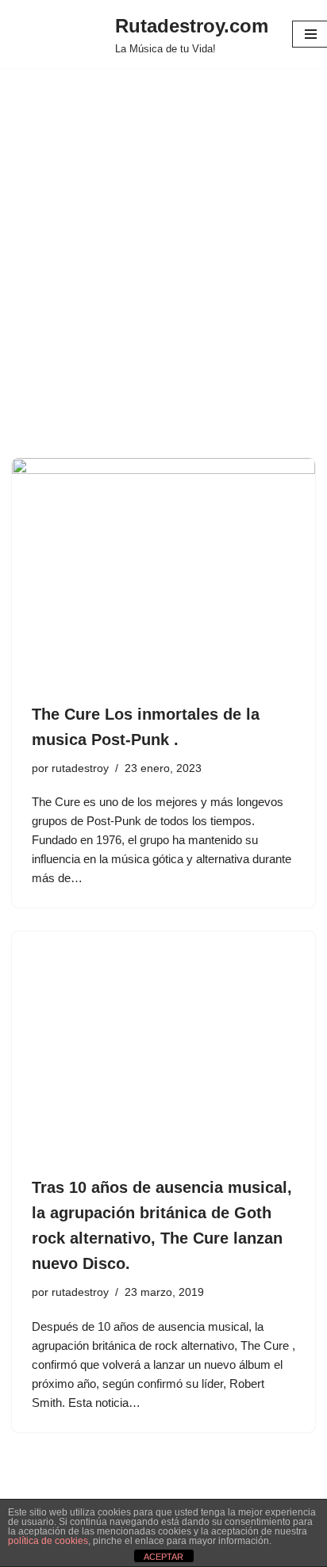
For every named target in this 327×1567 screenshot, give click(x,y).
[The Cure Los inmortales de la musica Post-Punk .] (163, 572)
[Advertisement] (163, 287)
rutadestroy (80, 768)
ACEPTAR (163, 1556)
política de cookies (48, 1540)
